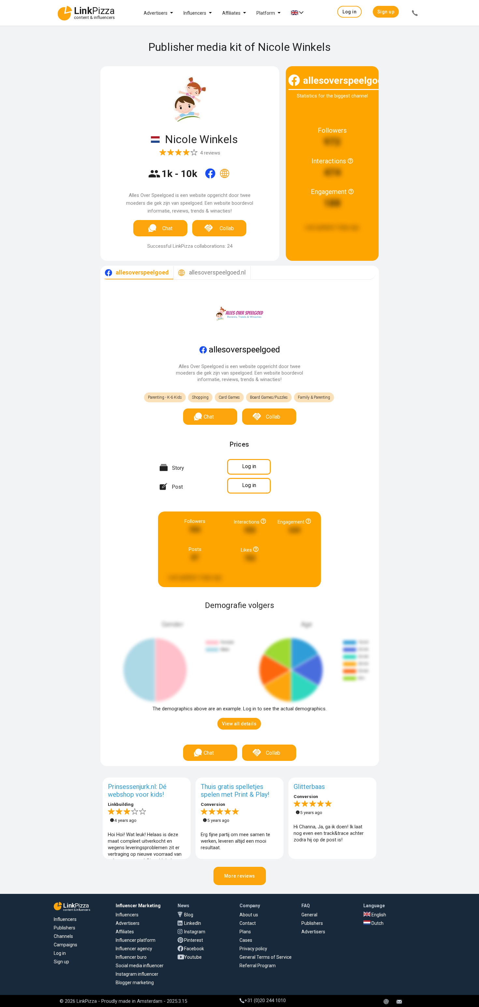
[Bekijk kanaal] (211, 178)
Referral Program (258, 965)
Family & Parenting (314, 397)
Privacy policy (253, 948)
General (309, 914)
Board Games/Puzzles (269, 397)
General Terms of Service (266, 957)
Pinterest (193, 940)
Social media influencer (140, 965)
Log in (60, 953)
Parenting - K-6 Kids (165, 397)
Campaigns (65, 944)
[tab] (136, 272)
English (378, 914)
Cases (246, 940)
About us (249, 914)
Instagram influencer (137, 974)
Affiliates (231, 13)
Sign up (61, 961)
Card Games (229, 397)
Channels (63, 936)
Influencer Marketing (138, 905)
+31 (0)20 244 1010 (265, 1000)
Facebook (194, 948)
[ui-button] (415, 14)
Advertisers (155, 13)
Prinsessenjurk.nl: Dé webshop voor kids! (137, 790)
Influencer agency (134, 948)
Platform (265, 13)
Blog (188, 914)
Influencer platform (135, 940)
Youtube (193, 957)
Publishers (64, 927)
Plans (245, 931)
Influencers (194, 13)
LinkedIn (192, 923)
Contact (248, 923)
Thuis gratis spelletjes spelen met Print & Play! (235, 790)
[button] (349, 12)
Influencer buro (131, 957)
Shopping (200, 397)
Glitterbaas (309, 787)
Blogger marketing (135, 982)
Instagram (194, 931)
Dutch (377, 923)
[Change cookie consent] (386, 1002)
